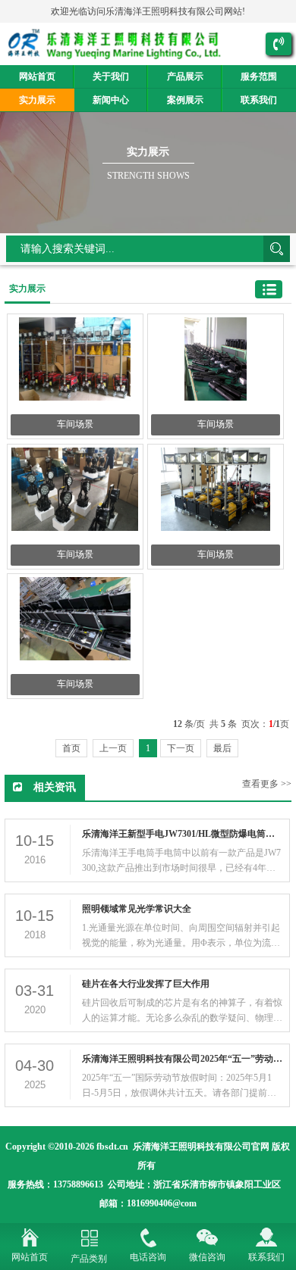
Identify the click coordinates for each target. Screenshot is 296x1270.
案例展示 (185, 100)
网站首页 (37, 76)
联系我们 (266, 1257)
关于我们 (111, 76)
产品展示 (185, 76)
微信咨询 (207, 1257)
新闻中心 (111, 100)
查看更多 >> (266, 784)
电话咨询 (148, 1257)
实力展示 (37, 100)
